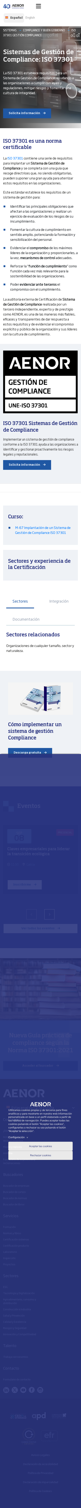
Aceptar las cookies (40, 1146)
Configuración (18, 1137)
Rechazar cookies (40, 1155)
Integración (59, 601)
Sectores (20, 601)
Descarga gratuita (27, 752)
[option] (30, 17)
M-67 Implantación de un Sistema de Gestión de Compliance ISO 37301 (43, 530)
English (30, 17)
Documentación (25, 619)
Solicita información (24, 113)
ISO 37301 (15, 158)
